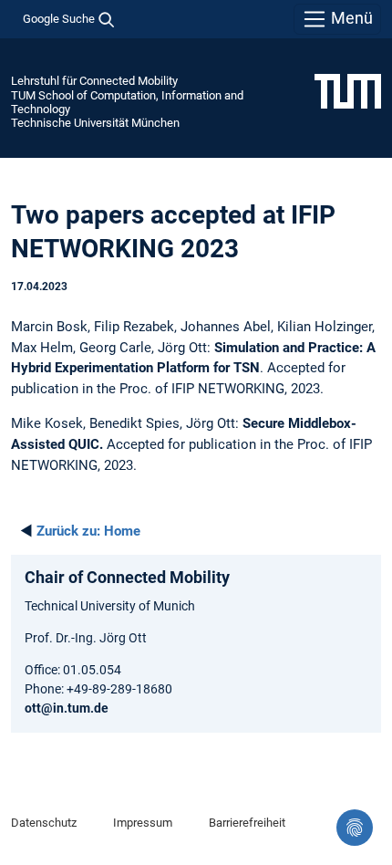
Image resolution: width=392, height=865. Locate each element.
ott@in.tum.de (66, 708)
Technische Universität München (95, 123)
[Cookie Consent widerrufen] (354, 827)
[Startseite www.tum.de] (348, 90)
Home (88, 531)
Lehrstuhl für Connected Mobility (94, 81)
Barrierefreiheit (247, 822)
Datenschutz (44, 822)
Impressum (142, 822)
